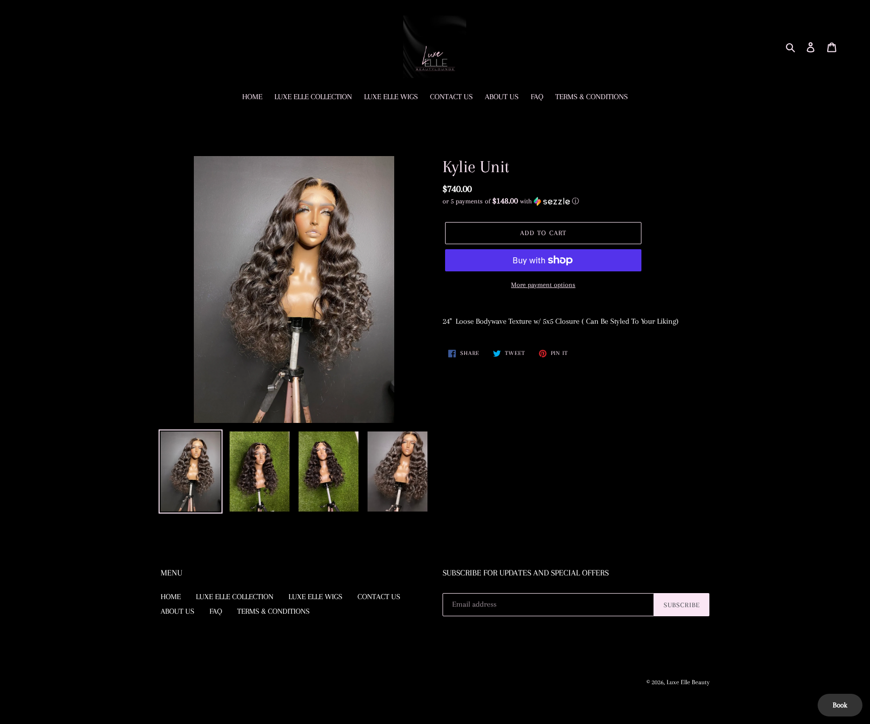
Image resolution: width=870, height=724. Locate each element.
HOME (171, 596)
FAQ (215, 611)
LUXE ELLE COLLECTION (234, 596)
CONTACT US (378, 596)
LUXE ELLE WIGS (315, 596)
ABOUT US (177, 611)
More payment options (543, 284)
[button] (511, 201)
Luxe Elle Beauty (688, 682)
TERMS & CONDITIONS (273, 611)
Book (840, 705)
